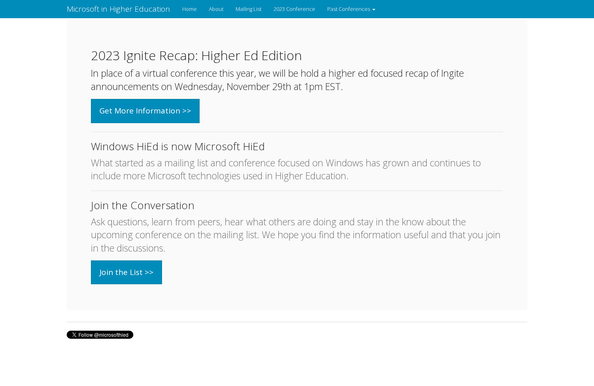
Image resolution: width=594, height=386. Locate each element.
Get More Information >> (145, 110)
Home (189, 9)
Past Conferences (349, 9)
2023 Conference (294, 9)
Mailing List (248, 9)
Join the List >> (126, 272)
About (216, 9)
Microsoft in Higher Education (118, 9)
